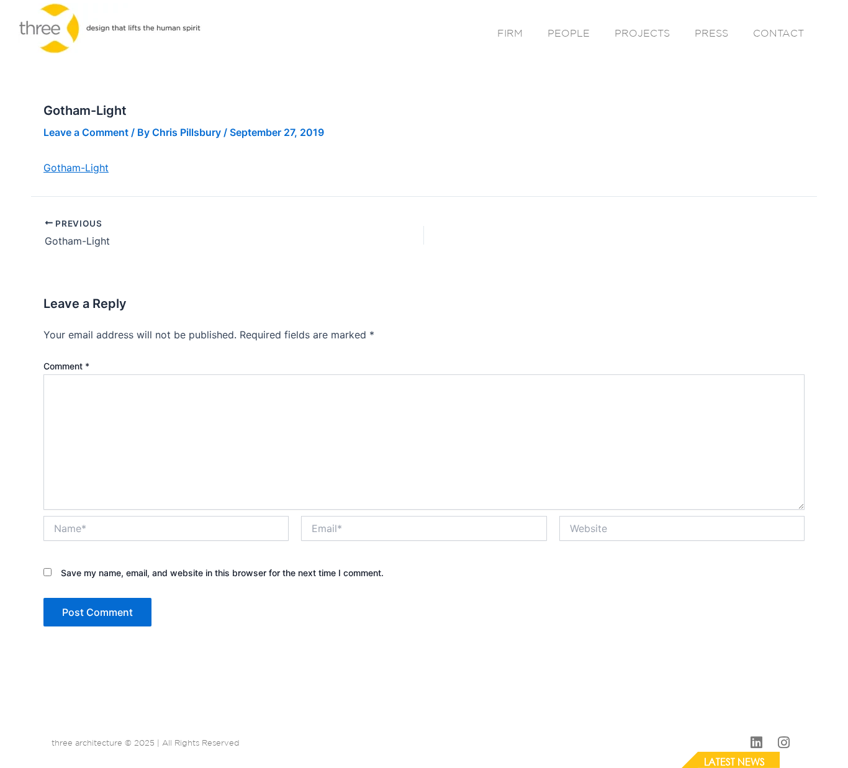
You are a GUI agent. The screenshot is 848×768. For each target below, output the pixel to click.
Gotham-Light (76, 167)
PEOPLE (569, 32)
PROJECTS (642, 32)
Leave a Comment (86, 132)
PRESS (711, 32)
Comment (66, 366)
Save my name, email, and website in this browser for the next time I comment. (222, 572)
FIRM (510, 32)
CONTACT (778, 32)
